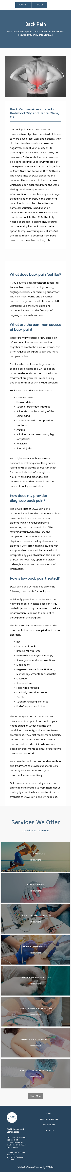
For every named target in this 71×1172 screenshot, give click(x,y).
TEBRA (50, 1167)
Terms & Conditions (49, 1119)
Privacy (49, 1113)
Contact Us (49, 1130)
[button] (66, 5)
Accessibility (49, 1125)
